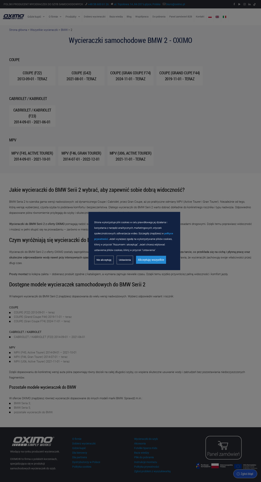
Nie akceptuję (103, 259)
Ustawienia (125, 259)
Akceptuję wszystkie (151, 259)
